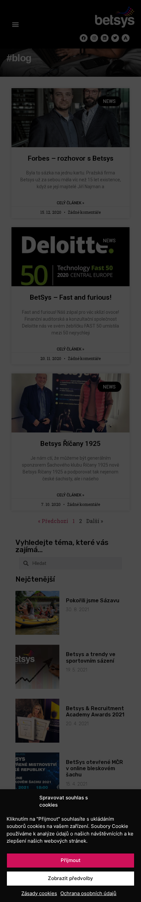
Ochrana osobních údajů (88, 893)
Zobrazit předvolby (70, 878)
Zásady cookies (39, 893)
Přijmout (71, 860)
